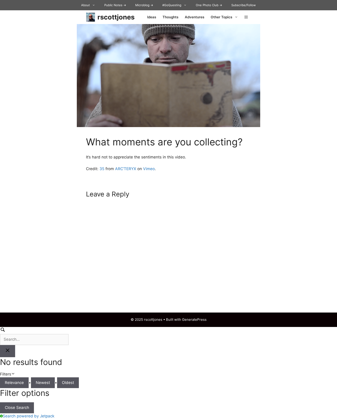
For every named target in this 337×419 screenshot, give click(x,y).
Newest (43, 382)
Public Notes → (115, 5)
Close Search (17, 407)
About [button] (85, 5)
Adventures (194, 17)
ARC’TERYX (125, 168)
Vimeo (149, 168)
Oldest (68, 382)
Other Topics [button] (221, 17)
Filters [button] (12, 374)
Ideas (151, 17)
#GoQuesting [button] (171, 5)
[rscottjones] (90, 17)
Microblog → (144, 5)
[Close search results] (7, 351)
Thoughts (170, 17)
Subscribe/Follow (243, 5)
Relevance (14, 382)
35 (101, 168)
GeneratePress (194, 319)
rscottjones (116, 17)
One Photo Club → (209, 5)
